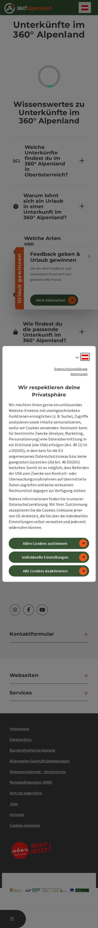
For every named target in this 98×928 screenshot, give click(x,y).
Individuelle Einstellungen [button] (45, 557)
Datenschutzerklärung (70, 369)
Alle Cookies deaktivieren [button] (45, 570)
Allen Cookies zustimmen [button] (45, 543)
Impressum (79, 374)
